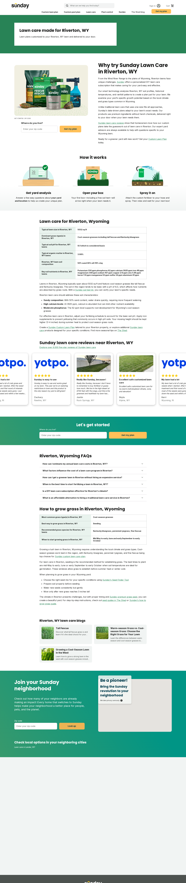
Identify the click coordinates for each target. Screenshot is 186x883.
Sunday (120, 82)
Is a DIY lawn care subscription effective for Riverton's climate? (75, 491)
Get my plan (161, 11)
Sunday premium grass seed (123, 597)
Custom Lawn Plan (157, 139)
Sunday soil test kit (84, 290)
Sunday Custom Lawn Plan (61, 327)
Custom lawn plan (50, 12)
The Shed (122, 330)
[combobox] (39, 129)
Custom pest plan (72, 12)
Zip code (18, 721)
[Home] (20, 6)
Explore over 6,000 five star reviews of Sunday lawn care (68, 347)
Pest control (107, 12)
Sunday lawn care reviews (111, 123)
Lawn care (91, 12)
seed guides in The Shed (114, 600)
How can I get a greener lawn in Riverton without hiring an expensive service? (82, 477)
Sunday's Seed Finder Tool (115, 580)
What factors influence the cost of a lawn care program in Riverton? (77, 470)
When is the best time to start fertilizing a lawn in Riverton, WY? (75, 484)
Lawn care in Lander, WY (24, 747)
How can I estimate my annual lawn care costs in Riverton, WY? (75, 464)
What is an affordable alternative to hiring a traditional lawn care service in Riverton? (86, 498)
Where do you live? (32, 123)
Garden (122, 12)
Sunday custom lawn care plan (70, 556)
